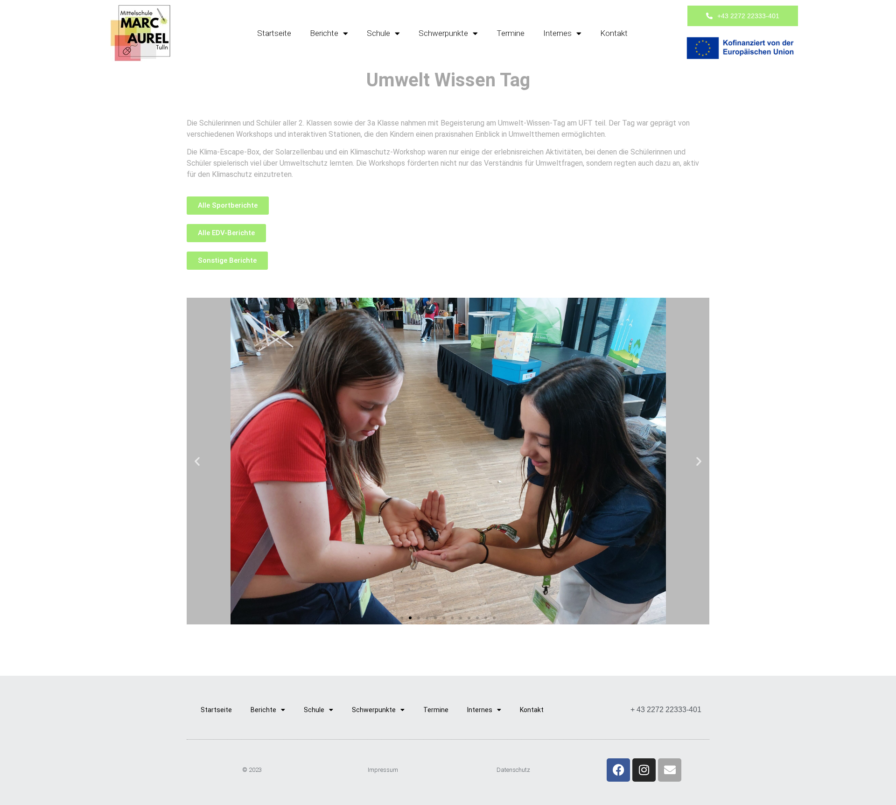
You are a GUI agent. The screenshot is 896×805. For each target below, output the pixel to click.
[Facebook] (618, 770)
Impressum (383, 769)
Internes (557, 33)
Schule (378, 33)
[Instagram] (644, 770)
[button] (197, 461)
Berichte (324, 33)
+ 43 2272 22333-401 (665, 710)
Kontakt (614, 33)
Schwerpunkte (443, 33)
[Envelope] (669, 770)
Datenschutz (513, 769)
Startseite (274, 33)
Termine (511, 33)
